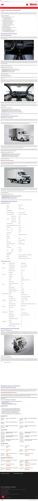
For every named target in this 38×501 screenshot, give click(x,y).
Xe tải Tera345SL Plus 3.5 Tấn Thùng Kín (11, 460)
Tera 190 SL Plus (8, 449)
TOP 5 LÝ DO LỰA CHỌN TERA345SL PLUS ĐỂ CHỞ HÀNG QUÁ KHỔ (10, 409)
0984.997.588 (6, 402)
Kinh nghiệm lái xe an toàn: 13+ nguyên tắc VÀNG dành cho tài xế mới (10, 408)
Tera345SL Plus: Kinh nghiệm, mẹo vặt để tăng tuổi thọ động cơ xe (10, 412)
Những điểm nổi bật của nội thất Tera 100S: (8, 18)
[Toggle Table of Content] (35, 16)
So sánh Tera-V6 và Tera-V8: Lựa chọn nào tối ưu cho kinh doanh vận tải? (11, 413)
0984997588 (34, 4)
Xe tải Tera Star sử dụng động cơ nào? (7, 29)
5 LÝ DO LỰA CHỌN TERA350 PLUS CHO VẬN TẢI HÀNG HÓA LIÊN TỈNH (11, 410)
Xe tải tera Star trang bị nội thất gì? (6, 19)
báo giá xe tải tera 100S (7, 355)
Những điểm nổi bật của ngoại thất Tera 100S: (8, 22)
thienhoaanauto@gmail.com (5, 1)
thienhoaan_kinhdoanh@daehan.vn (8, 403)
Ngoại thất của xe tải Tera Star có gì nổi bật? (7, 23)
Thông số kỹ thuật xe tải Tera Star (6, 26)
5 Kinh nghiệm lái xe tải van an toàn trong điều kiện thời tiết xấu (10, 411)
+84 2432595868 (6, 490)
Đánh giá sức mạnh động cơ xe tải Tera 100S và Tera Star (9, 27)
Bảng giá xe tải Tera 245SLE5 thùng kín (11, 418)
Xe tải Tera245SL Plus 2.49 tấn (29, 453)
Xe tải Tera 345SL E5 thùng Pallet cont (30, 449)
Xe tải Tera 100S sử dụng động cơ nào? (7, 28)
